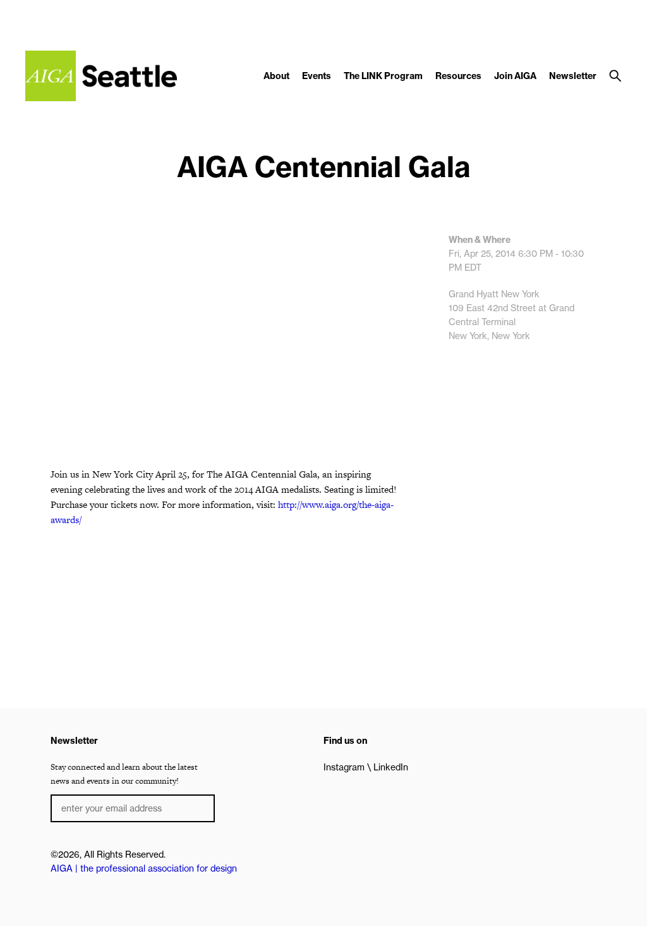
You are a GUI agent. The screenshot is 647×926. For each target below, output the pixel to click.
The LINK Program (383, 76)
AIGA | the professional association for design (144, 868)
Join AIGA (515, 76)
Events (316, 76)
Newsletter (572, 76)
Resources (458, 76)
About (276, 76)
